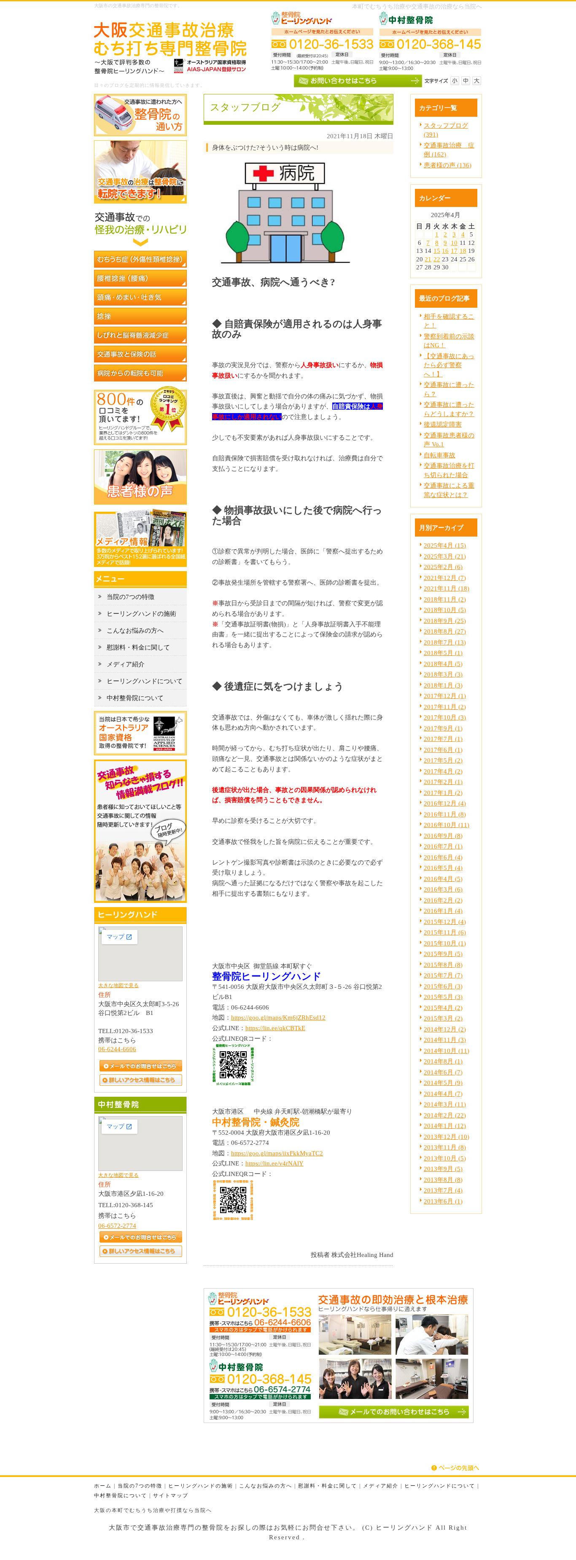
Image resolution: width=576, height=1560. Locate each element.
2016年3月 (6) (443, 889)
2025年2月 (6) (443, 566)
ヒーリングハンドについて (439, 1486)
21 (428, 259)
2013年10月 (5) (445, 1158)
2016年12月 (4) (445, 803)
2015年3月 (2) (443, 1018)
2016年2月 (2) (443, 900)
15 (436, 250)
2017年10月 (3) (445, 717)
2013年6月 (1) (443, 1201)
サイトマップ (170, 1495)
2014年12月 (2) (445, 1029)
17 (454, 250)
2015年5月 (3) (443, 996)
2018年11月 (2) (445, 599)
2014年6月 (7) (443, 1072)
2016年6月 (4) (443, 857)
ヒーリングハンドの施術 (200, 1486)
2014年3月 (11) (445, 1104)
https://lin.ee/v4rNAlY (274, 1163)
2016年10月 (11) (446, 824)
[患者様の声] (140, 502)
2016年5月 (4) (443, 867)
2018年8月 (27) (445, 631)
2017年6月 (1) (443, 749)
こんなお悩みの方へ (265, 1486)
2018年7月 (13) (445, 642)
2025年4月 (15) (445, 545)
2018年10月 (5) (445, 609)
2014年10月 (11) (446, 1050)
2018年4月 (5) (443, 663)
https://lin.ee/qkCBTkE (275, 1027)
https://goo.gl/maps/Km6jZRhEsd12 (278, 1017)
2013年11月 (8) (445, 1147)
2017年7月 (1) (443, 738)
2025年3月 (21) (445, 556)
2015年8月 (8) (443, 964)
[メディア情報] (140, 564)
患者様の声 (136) (447, 165)
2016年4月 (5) (443, 878)
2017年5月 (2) (443, 760)
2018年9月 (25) (445, 620)
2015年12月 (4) (445, 921)
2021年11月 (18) (446, 588)
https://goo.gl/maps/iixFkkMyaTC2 (277, 1153)
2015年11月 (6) (445, 932)
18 (463, 250)
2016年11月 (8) (445, 814)
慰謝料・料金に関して (327, 1486)
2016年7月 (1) (443, 846)
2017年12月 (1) (445, 695)
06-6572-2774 (117, 1225)
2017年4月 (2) (443, 771)
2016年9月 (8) (443, 835)
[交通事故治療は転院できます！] (140, 201)
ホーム (103, 1486)
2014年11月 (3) (445, 1039)
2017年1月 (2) (443, 792)
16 (445, 250)
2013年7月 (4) (443, 1190)
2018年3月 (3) (443, 674)
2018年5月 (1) (443, 652)
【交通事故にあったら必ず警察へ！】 (449, 365)
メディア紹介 (380, 1486)
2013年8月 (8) (443, 1179)
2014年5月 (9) (443, 1082)
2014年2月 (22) (445, 1115)
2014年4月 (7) (443, 1093)
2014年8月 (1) (443, 1061)
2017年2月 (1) (443, 781)
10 (454, 242)
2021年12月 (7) (445, 577)
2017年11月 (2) (445, 706)
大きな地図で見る (118, 985)
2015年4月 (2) (443, 1007)
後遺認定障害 (443, 424)
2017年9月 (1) (443, 728)
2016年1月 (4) (443, 910)
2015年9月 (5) (443, 953)
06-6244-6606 (117, 1049)
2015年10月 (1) (445, 943)
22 (436, 259)
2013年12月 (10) (446, 1136)
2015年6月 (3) (443, 986)
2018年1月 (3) (443, 685)
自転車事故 (439, 455)
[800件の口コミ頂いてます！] (140, 442)
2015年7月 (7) (443, 975)
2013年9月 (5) (443, 1168)
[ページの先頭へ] (456, 1468)
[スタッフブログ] (140, 900)
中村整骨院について (120, 1495)
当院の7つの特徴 (140, 1486)
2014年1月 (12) (445, 1125)
